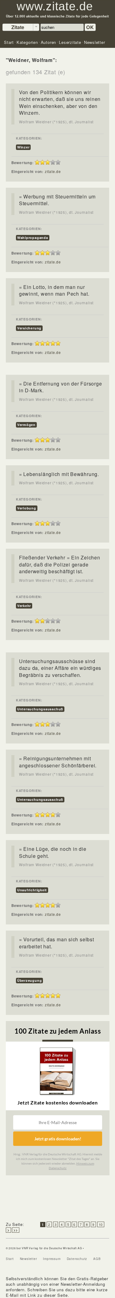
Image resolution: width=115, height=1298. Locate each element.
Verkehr (24, 605)
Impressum (51, 1259)
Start (10, 1259)
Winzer (23, 147)
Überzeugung (29, 980)
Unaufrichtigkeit (32, 890)
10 (101, 1224)
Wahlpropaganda (32, 237)
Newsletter (28, 1259)
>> (15, 1230)
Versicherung (29, 328)
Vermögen (26, 424)
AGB (97, 1259)
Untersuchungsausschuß (40, 709)
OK (90, 27)
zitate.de (53, 171)
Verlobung (26, 508)
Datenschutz (77, 1259)
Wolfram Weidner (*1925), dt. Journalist (56, 121)
